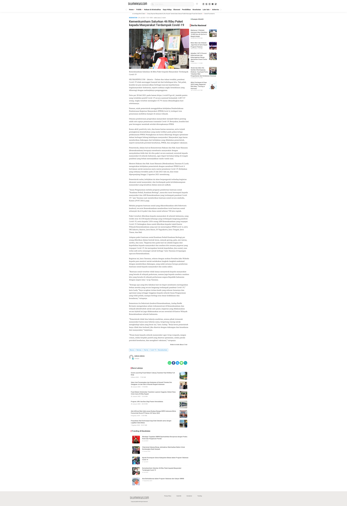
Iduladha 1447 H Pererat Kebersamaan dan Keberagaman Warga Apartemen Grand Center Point (199, 57)
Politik (138, 9)
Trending (199, 496)
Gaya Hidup (167, 9)
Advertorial (216, 9)
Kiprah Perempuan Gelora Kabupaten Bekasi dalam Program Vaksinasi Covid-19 (165, 459)
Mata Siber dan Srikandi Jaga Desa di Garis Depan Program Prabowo (199, 45)
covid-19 (153, 350)
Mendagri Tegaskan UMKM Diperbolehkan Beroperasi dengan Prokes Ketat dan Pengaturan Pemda (164, 438)
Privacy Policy (167, 496)
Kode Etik (179, 496)
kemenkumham (162, 350)
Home (131, 9)
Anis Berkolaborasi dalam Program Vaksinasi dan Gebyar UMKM (163, 479)
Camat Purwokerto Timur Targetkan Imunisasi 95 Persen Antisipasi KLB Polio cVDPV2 (210, 14)
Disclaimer (189, 496)
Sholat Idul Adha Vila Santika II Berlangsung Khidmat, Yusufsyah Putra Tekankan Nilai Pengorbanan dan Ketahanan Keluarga (203, 72)
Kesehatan (197, 9)
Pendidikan (186, 9)
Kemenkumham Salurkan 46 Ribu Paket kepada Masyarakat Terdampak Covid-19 (161, 469)
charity (146, 350)
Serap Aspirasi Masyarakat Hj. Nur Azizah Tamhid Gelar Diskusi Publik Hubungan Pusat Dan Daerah (156, 14)
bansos (132, 350)
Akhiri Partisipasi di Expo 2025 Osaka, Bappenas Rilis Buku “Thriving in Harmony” (199, 85)
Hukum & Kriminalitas (152, 9)
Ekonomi (176, 9)
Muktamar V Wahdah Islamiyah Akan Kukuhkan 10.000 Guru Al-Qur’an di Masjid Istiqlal (199, 33)
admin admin (139, 356)
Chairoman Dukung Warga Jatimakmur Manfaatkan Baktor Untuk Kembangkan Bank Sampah (163, 448)
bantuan (139, 350)
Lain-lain (206, 9)
